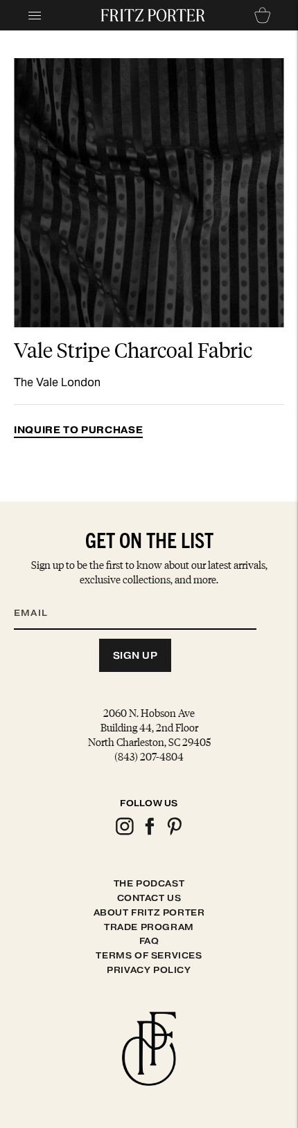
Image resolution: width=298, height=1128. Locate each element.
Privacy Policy (149, 970)
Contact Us (149, 898)
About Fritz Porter (149, 912)
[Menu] (35, 15)
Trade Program (149, 927)
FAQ (149, 941)
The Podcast (149, 883)
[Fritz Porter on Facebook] (149, 833)
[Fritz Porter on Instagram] (124, 833)
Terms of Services (149, 955)
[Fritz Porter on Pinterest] (174, 833)
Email (39, 596)
